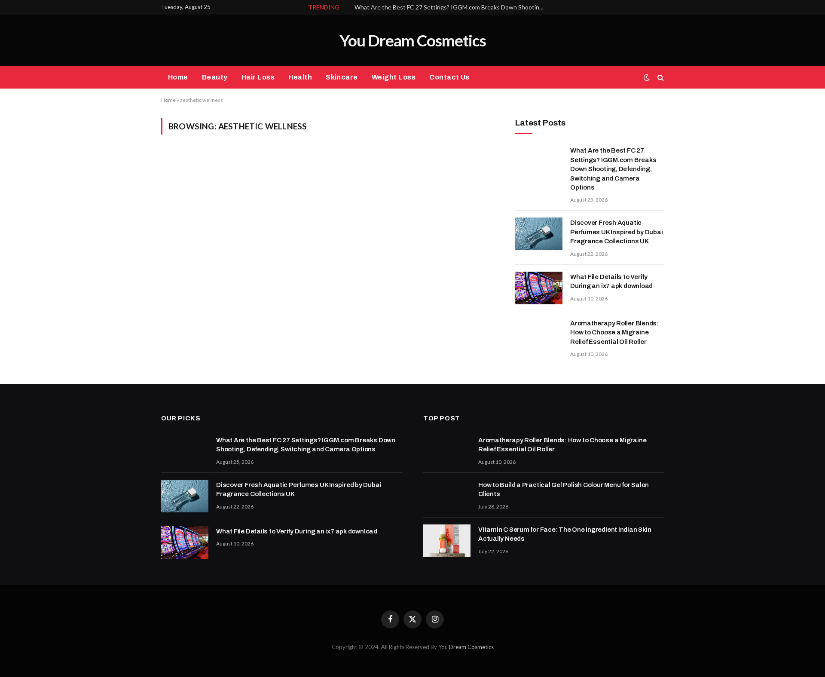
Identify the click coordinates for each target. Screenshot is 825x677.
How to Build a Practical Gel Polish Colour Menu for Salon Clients (563, 489)
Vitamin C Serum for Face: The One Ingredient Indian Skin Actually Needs (564, 534)
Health (300, 77)
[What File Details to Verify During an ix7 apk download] (538, 288)
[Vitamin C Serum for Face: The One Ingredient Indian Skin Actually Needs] (447, 540)
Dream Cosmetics (471, 646)
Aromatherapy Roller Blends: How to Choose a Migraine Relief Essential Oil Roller (614, 332)
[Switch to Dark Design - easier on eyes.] (647, 77)
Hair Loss (258, 77)
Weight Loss (394, 77)
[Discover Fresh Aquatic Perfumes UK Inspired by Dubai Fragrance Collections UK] (538, 233)
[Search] (660, 77)
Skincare (342, 77)
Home (178, 77)
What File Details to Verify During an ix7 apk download (611, 281)
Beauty (215, 77)
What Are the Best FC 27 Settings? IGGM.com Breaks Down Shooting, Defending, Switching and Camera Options (451, 7)
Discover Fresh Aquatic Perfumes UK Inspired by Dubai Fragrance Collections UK (616, 232)
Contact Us (449, 77)
